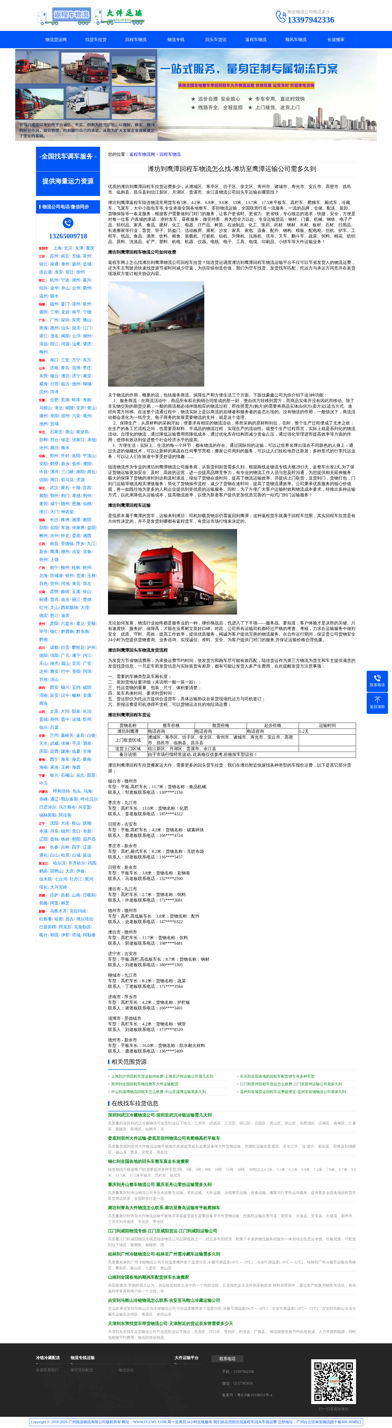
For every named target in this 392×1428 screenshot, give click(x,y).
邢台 (54, 439)
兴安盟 (84, 807)
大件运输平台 (187, 1358)
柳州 (65, 567)
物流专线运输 (83, 1358)
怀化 (65, 535)
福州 (54, 304)
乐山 (43, 663)
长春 (54, 847)
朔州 (54, 719)
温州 (43, 296)
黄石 (65, 487)
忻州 (87, 719)
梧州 (87, 567)
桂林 (76, 567)
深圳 (65, 320)
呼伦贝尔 (89, 799)
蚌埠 (76, 400)
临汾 (43, 727)
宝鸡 (76, 687)
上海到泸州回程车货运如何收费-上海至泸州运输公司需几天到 (162, 1076)
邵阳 (43, 527)
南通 (54, 264)
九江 (91, 543)
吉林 (65, 847)
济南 (54, 368)
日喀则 (89, 895)
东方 (87, 360)
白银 (91, 735)
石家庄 (56, 431)
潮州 (87, 336)
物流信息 (126, 1370)
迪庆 (65, 615)
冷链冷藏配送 (48, 1358)
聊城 (87, 384)
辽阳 (43, 839)
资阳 (76, 671)
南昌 (54, 543)
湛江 (43, 336)
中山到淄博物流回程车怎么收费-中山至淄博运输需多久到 (158, 1092)
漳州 (76, 304)
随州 (65, 503)
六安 (76, 416)
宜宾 (76, 663)
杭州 (54, 280)
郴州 (43, 535)
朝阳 (76, 839)
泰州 (65, 264)
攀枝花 (78, 647)
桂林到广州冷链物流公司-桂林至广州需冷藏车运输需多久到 (164, 1254)
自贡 (65, 647)
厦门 (65, 304)
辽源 (87, 847)
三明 (54, 312)
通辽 (54, 799)
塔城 (76, 935)
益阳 (91, 527)
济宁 (76, 376)
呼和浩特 (61, 791)
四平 (76, 847)
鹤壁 (54, 463)
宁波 (65, 280)
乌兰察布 (67, 807)
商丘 (91, 471)
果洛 (54, 767)
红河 (43, 607)
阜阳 (54, 416)
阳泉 (76, 711)
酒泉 (87, 743)
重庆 (90, 248)
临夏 (76, 751)
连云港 (45, 272)
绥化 (43, 887)
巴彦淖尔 (47, 807)
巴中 (65, 671)
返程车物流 (256, 39)
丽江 (76, 599)
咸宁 (54, 503)
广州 (54, 320)
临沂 (65, 384)
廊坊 (54, 447)
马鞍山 (45, 408)
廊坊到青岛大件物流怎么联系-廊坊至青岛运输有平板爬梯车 (164, 1207)
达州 (43, 671)
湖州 (76, 280)
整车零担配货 (82, 1370)
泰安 (87, 376)
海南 (43, 767)
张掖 (65, 743)
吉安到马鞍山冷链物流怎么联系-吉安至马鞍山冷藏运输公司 (164, 1300)
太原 (54, 711)
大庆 (69, 871)
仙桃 (87, 503)
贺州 (54, 583)
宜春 (87, 551)
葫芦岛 (89, 839)
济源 (80, 479)
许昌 (43, 471)
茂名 (54, 336)
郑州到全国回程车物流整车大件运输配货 (144, 1084)
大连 (65, 823)
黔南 (43, 639)
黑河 (89, 879)
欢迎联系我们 (47, 1370)
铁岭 (65, 839)
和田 (54, 935)
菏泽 (54, 392)
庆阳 (43, 751)
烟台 (54, 376)
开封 (65, 455)
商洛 (43, 703)
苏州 (54, 256)
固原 (91, 775)
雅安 (54, 671)
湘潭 (76, 519)
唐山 (69, 431)
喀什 (43, 935)
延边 (87, 855)
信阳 (43, 479)
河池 (65, 583)
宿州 (65, 416)
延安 (54, 695)
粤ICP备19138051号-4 (254, 1395)
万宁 (76, 360)
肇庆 (87, 344)
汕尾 (76, 344)
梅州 (43, 352)
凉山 (54, 679)
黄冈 (43, 503)
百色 (43, 583)
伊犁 (65, 935)
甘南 (87, 751)
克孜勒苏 (82, 927)
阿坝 (87, 671)
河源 (65, 344)
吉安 (76, 551)
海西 (76, 767)
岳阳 (54, 527)
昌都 (65, 895)
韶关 (76, 328)
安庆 (80, 408)
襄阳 (43, 495)
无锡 (76, 256)
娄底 (76, 535)
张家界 (78, 527)
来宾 (76, 583)
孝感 (76, 495)
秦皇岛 (82, 431)
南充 (54, 663)
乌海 (87, 791)
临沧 (65, 599)
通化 (43, 855)
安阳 (43, 463)
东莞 (76, 320)
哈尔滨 (59, 863)
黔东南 (82, 631)
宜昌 (87, 487)
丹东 (54, 831)
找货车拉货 (96, 39)
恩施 (76, 503)
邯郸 (43, 439)
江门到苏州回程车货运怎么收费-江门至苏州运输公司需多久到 (291, 1084)
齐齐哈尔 (76, 863)
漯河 (54, 471)
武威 (54, 743)
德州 (76, 384)
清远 (43, 344)
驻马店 (67, 479)
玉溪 (76, 591)
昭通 (43, 599)
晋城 (43, 719)
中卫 (43, 783)
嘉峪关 (67, 735)
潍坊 (65, 376)
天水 (43, 743)
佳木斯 (45, 879)
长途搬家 (336, 39)
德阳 (43, 655)
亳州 (87, 416)
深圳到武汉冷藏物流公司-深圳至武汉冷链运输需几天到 (160, 1115)
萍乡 (80, 543)
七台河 (60, 879)
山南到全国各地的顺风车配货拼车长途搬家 (148, 1277)
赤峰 (43, 799)
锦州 (65, 831)
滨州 (43, 392)
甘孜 (43, 679)
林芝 (65, 903)
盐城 (87, 264)
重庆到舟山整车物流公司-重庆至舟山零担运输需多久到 (160, 1184)
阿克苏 (65, 927)
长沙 (54, 519)
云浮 (76, 336)
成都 (54, 647)
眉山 (65, 663)
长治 (87, 711)
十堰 (76, 487)
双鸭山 (56, 871)
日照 (54, 384)
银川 (54, 775)
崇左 (87, 583)
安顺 (91, 623)
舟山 (65, 288)
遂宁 (76, 655)
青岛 (65, 368)
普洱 (54, 599)
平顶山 (89, 455)
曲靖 (65, 591)
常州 (87, 256)
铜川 (65, 687)
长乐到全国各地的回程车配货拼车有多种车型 (277, 1076)
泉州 (87, 304)
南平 (76, 312)
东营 (43, 376)
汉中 (65, 695)
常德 (65, 527)
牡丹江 (76, 879)
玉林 (91, 575)
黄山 (91, 408)
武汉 (54, 487)
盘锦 (54, 839)
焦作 (76, 463)
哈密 (58, 919)
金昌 (80, 735)
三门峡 (67, 471)
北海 (43, 575)
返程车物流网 (142, 154)
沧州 (43, 447)
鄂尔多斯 (69, 799)
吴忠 (80, 775)
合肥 (54, 400)
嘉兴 (87, 280)
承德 (91, 439)
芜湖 (65, 400)
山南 (76, 895)
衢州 (87, 288)
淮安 (58, 272)
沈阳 (54, 823)
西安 (54, 687)
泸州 (91, 647)
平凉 (76, 743)
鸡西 (92, 863)
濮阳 (87, 463)
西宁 (54, 759)
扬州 (76, 264)
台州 (76, 288)
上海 (57, 248)
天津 (79, 248)
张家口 (78, 439)
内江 (87, 655)
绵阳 (54, 655)
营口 (76, 831)
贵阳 (54, 623)
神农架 (67, 511)
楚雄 (87, 599)
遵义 (80, 623)
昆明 (54, 591)
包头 (77, 791)
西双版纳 (69, 607)
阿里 (54, 903)
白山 (54, 855)
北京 (68, 248)
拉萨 (54, 895)
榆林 (76, 695)
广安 (87, 663)
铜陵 (69, 408)
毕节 (43, 631)
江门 (87, 328)
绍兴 (43, 288)
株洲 (65, 519)
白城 (76, 855)
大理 (85, 607)
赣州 (65, 551)
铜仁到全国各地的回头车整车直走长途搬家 (148, 1161)
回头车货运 (216, 39)
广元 (65, 655)
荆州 (87, 495)
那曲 (43, 903)
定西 (54, 751)
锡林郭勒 (47, 815)
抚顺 (87, 823)
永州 (54, 535)
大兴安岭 (58, 887)
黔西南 (67, 631)
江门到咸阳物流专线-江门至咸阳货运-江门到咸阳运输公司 (162, 1231)
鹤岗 (43, 871)
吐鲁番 (45, 919)
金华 (54, 288)
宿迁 (69, 272)
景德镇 (67, 543)
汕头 (65, 328)
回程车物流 (136, 39)
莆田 (43, 312)
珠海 (43, 328)
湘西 (87, 535)
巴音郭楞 (47, 927)
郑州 (54, 455)
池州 (43, 423)
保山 (87, 591)
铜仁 (54, 631)
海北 (76, 759)
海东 (65, 759)
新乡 (65, 463)
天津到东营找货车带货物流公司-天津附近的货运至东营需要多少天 (170, 1323)
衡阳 (87, 519)
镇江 (43, 264)
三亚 (65, 360)
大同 (65, 711)
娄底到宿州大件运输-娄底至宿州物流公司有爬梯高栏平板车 (164, 1138)
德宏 (43, 615)
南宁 (54, 567)
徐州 (80, 272)
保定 (65, 439)
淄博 (76, 368)
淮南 (87, 400)
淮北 (58, 408)
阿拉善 (65, 815)
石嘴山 (67, 775)
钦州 (69, 575)
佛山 (87, 320)
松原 (65, 855)
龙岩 (65, 312)
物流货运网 (56, 39)
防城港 (56, 575)
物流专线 (176, 39)
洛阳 (76, 455)
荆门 (65, 495)
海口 (54, 360)
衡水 (65, 447)
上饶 (54, 559)
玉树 (65, 767)
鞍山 (76, 823)
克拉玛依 (77, 911)
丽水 (54, 296)
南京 (65, 256)
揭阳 (65, 336)
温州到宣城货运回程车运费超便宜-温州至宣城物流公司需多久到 (293, 1092)
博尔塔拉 (84, 919)
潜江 (43, 511)
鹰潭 (54, 551)
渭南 (43, 695)
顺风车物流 (296, 39)
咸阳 (87, 687)
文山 (54, 607)
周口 (54, 479)
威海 (43, 384)
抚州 (43, 559)
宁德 (87, 312)
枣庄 (87, 368)
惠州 (54, 328)
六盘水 (67, 623)
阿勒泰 (89, 935)
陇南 (65, 751)
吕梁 (54, 727)
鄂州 (54, 495)
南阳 (80, 471)
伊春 (80, 871)
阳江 (54, 344)
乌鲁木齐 (58, 911)
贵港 (80, 575)
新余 (43, 551)
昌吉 (69, 919)
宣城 (54, 423)
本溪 (43, 831)
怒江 (54, 615)
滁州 (43, 416)
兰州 (54, 735)
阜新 (87, 831)
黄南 (87, 759)
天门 (54, 511)
